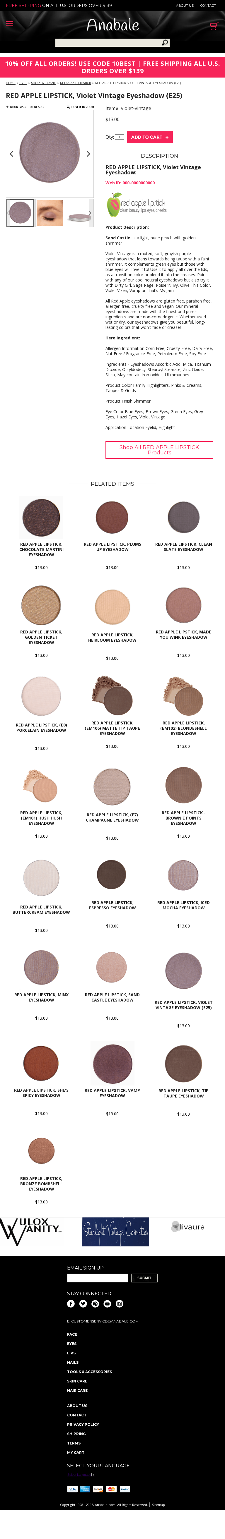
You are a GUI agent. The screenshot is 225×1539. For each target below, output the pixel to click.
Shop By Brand (43, 83)
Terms (74, 1443)
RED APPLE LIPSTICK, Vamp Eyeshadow (112, 1093)
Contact (208, 6)
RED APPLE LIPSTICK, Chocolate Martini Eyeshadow (41, 549)
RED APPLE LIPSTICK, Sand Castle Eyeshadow (112, 997)
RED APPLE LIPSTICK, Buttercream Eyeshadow (41, 909)
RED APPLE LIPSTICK (75, 83)
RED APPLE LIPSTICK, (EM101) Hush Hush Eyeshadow (41, 818)
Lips (71, 1353)
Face (72, 1334)
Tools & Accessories (89, 1372)
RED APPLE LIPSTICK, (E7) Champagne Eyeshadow (112, 817)
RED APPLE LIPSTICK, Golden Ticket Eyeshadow (41, 637)
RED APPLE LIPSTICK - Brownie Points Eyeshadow (184, 818)
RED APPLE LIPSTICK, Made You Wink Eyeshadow (183, 634)
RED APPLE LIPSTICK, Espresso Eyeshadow (112, 905)
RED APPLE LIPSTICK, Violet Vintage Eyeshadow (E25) (184, 1004)
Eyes (23, 83)
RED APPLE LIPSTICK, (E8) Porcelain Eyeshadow (41, 727)
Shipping (76, 1434)
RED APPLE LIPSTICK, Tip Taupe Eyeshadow (183, 1093)
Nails (73, 1362)
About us (185, 6)
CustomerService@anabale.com (105, 1321)
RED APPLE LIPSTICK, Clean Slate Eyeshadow (183, 546)
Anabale (112, 26)
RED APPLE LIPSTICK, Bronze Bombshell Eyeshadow (41, 1184)
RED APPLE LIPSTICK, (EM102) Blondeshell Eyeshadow (183, 728)
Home (11, 83)
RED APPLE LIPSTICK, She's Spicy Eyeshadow (41, 1092)
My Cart (75, 1452)
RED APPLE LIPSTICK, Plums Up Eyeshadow (112, 546)
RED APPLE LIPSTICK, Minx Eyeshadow (41, 997)
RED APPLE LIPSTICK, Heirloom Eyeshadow (112, 637)
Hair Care (77, 1390)
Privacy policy (83, 1424)
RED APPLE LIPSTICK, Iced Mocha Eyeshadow (183, 905)
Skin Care (77, 1381)
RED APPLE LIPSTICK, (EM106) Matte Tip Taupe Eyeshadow (112, 728)
